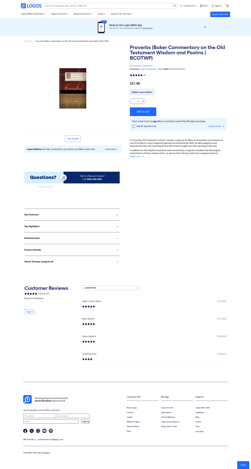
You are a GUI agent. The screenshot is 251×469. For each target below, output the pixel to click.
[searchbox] (111, 6)
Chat (243, 465)
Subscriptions (166, 412)
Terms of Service (133, 426)
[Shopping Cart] (227, 5)
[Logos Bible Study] (31, 5)
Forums (198, 422)
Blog (197, 417)
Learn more (110, 149)
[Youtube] (44, 431)
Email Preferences (168, 417)
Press (129, 431)
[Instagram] (38, 431)
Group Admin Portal (169, 426)
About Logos (132, 407)
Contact (130, 412)
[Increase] (143, 101)
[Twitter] (32, 431)
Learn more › (147, 28)
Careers (129, 417)
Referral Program (133, 422)
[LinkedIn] (51, 431)
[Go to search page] (175, 5)
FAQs (197, 426)
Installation (200, 412)
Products (28, 41)
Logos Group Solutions (170, 422)
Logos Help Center (203, 407)
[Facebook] (25, 431)
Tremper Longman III (143, 65)
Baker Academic (148, 69)
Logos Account (167, 407)
